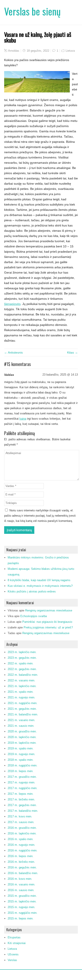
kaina (22, 418)
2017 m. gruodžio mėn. (22, 776)
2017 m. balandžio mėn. (23, 810)
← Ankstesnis (13, 352)
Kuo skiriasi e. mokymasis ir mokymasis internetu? (40, 585)
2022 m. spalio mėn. (20, 663)
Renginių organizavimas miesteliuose (48, 610)
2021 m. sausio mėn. (21, 725)
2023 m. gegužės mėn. (22, 657)
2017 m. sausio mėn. (21, 822)
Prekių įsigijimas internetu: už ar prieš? (48, 627)
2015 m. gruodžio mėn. (22, 895)
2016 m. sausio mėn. (21, 890)
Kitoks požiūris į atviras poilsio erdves (32, 591)
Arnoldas (13, 50)
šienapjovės (12, 304)
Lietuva (70, 50)
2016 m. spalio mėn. (20, 839)
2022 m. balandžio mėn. (23, 674)
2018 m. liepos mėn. (20, 771)
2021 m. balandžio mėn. (23, 714)
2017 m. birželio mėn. (21, 799)
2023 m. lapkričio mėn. (22, 652)
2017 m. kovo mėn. (20, 816)
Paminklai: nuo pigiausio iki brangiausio (47, 621)
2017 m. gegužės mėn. (22, 805)
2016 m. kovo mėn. (20, 878)
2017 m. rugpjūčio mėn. (22, 788)
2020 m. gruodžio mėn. (22, 731)
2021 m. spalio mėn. (20, 691)
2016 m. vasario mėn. (21, 884)
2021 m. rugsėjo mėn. (21, 697)
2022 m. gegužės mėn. (22, 669)
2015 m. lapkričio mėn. (22, 901)
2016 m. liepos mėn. (20, 856)
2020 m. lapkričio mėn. (22, 737)
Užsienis (13, 954)
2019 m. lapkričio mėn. (22, 742)
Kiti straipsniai (17, 943)
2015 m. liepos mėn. (20, 918)
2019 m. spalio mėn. (20, 748)
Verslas (12, 960)
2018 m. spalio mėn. (20, 759)
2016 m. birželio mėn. (21, 861)
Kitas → (72, 352)
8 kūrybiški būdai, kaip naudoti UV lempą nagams (39, 580)
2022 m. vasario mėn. (21, 680)
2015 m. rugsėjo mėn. (21, 907)
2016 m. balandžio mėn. (23, 873)
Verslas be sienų (32, 11)
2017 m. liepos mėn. (20, 793)
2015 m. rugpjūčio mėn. (22, 912)
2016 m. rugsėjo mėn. (21, 844)
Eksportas (14, 937)
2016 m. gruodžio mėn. (22, 827)
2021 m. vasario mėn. (21, 720)
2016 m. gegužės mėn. (22, 867)
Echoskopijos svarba (33, 616)
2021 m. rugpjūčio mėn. (22, 703)
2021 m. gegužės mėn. (22, 708)
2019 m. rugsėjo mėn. (21, 754)
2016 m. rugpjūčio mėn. (22, 850)
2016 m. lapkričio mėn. (22, 833)
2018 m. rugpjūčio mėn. (22, 765)
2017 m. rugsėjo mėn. (21, 782)
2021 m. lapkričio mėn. (22, 686)
